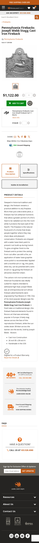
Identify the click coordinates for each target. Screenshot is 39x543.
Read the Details (11, 357)
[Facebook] (27, 536)
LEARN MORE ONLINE (23, 394)
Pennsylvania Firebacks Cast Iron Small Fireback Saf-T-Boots (23, 113)
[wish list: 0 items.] (29, 8)
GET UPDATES (28, 471)
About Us (8, 504)
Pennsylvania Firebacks (13, 39)
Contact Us (9, 511)
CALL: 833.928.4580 (25, 378)
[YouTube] (17, 536)
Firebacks (6, 22)
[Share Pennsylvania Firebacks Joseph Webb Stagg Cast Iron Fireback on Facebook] (22, 136)
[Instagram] (11, 536)
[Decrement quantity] (23, 95)
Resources (8, 497)
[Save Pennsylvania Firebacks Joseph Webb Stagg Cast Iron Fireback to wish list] (29, 103)
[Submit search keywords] (37, 17)
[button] (15, 136)
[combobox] (19, 17)
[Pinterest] (22, 536)
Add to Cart (18, 103)
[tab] (10, 170)
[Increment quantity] (34, 95)
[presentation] (15, 86)
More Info (16, 118)
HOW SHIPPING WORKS (23, 410)
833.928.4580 (27, 450)
